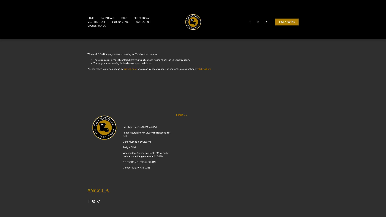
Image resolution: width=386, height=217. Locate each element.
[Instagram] (257, 22)
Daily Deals (107, 18)
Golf (124, 18)
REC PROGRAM (142, 18)
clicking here (130, 69)
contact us (143, 21)
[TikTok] (265, 22)
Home (90, 18)
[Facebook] (250, 22)
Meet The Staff (96, 21)
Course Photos (96, 25)
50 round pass (120, 21)
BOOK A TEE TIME (287, 22)
